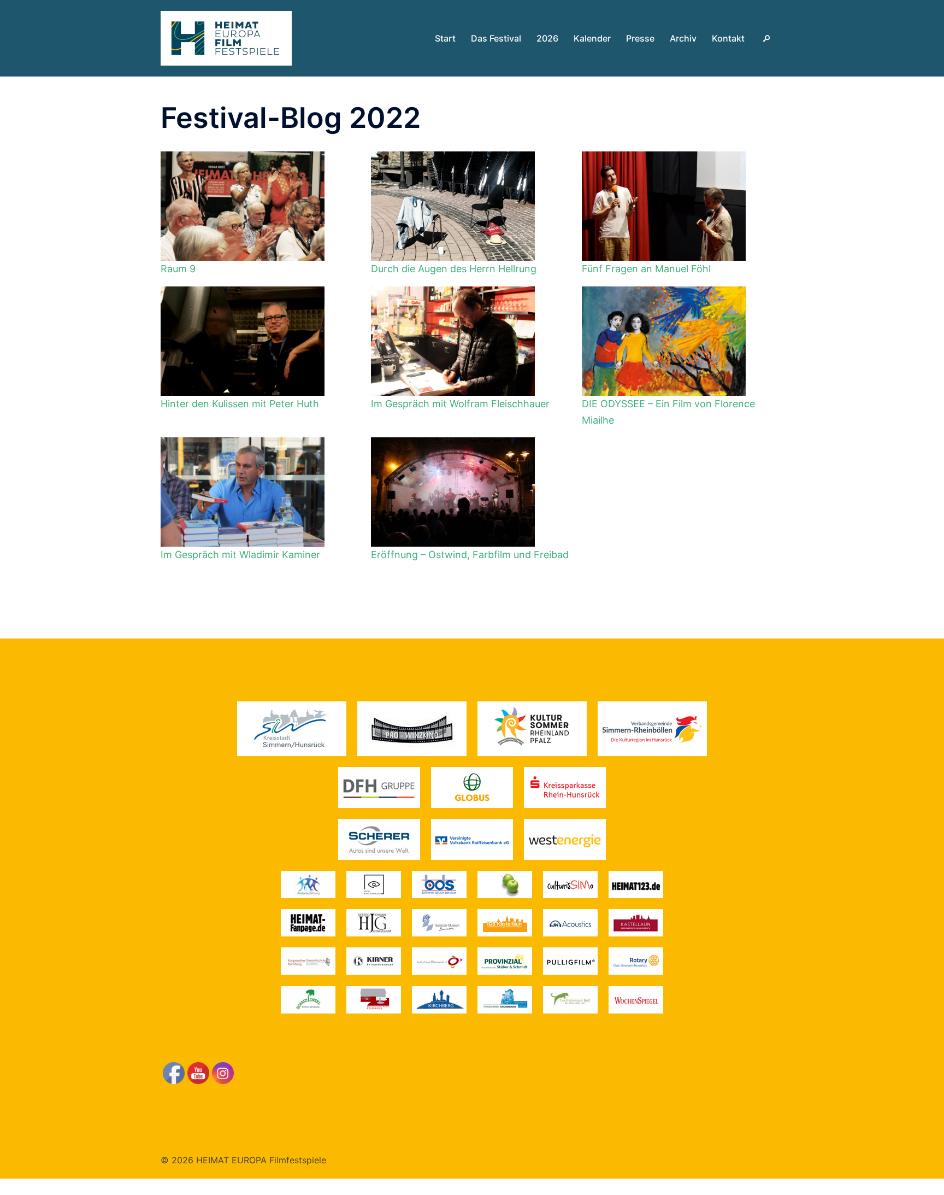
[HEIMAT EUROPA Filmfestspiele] (226, 37)
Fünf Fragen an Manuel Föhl (646, 268)
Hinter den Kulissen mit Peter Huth (240, 403)
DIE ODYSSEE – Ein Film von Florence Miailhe (668, 412)
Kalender (592, 38)
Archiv (683, 38)
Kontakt (728, 38)
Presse (640, 38)
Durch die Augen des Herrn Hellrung (453, 268)
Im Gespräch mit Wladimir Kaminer (240, 554)
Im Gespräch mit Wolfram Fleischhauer (460, 403)
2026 (547, 38)
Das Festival (496, 38)
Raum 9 (178, 268)
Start (445, 38)
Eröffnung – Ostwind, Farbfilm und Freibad (470, 554)
